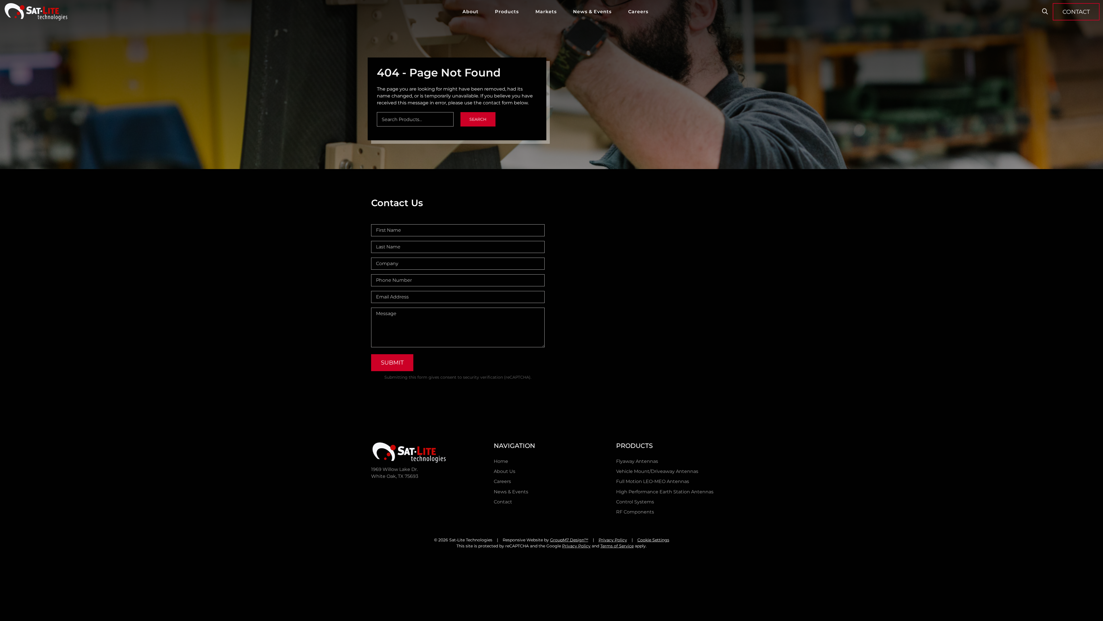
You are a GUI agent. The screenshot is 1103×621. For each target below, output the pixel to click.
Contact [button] (1076, 11)
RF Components (635, 512)
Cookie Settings (653, 540)
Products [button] (507, 11)
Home (501, 461)
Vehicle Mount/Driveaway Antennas (657, 471)
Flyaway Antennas (637, 461)
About (470, 11)
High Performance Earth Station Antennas (665, 491)
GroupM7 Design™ (569, 540)
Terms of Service (617, 546)
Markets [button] (546, 11)
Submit (392, 362)
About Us (504, 471)
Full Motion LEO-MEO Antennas (652, 481)
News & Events (592, 11)
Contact (503, 502)
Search (477, 119)
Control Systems (635, 502)
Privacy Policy (613, 540)
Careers (638, 11)
